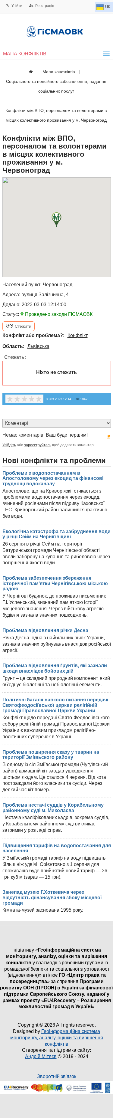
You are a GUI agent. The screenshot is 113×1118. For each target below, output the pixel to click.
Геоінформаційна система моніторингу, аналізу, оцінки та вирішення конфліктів (56, 1038)
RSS (108, 436)
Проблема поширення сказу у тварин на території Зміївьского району (50, 754)
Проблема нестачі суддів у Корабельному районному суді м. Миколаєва (53, 807)
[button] (56, 220)
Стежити (22, 326)
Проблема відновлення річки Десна (45, 630)
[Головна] (31, 72)
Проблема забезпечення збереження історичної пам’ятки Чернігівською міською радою (55, 583)
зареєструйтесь (37, 445)
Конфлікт (77, 335)
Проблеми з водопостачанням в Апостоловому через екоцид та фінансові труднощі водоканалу (52, 478)
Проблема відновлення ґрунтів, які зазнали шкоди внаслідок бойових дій (54, 668)
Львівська (38, 346)
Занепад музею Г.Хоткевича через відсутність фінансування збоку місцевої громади (52, 897)
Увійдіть (9, 445)
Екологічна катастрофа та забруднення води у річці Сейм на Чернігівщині (56, 534)
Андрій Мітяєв (41, 1056)
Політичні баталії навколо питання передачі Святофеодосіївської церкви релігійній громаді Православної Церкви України (55, 705)
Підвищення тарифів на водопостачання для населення (56, 848)
